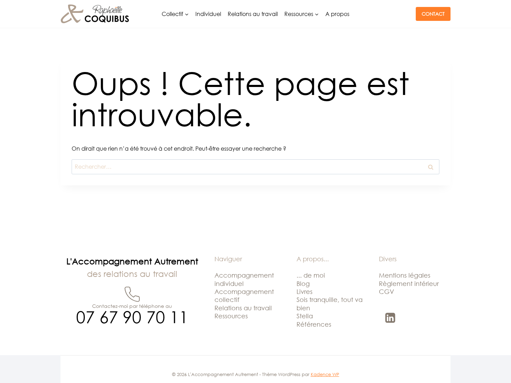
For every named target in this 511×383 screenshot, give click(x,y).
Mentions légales (404, 275)
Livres (305, 291)
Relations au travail (253, 13)
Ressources (231, 316)
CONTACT (433, 14)
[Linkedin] (390, 317)
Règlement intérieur (409, 283)
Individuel (208, 13)
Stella (305, 316)
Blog (303, 283)
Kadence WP (325, 374)
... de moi (311, 275)
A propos (337, 13)
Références (314, 324)
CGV (386, 291)
